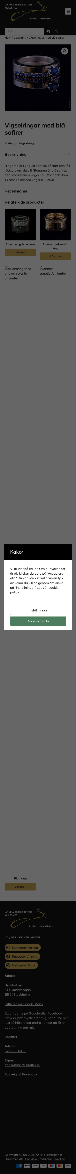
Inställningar (38, 610)
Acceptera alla (38, 621)
